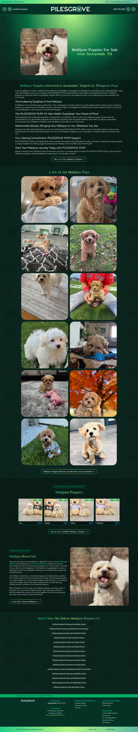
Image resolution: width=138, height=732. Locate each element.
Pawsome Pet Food (107, 720)
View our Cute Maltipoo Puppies (68, 159)
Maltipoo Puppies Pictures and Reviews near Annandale (68, 471)
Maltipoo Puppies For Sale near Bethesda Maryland (69, 678)
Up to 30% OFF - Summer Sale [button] (12, 2)
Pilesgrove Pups (20, 696)
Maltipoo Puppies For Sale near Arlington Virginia (69, 655)
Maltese (12, 564)
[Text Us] (133, 9)
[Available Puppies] (10, 9)
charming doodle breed (38, 564)
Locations (31, 696)
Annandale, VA (41, 696)
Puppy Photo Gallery (81, 705)
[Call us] (128, 9)
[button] (131, 2)
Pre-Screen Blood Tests (109, 718)
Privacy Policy (110, 729)
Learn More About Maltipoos (24, 601)
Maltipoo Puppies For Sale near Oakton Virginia (69, 647)
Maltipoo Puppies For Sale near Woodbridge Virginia (69, 682)
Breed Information (107, 703)
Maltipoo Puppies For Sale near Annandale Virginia (69, 624)
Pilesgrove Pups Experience (85, 701)
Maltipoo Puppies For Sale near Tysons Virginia (69, 642)
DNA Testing (106, 722)
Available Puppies (20, 9)
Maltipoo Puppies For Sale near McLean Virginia (69, 651)
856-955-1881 (119, 9)
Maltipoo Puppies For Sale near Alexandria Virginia (69, 660)
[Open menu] (4, 9)
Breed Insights (106, 705)
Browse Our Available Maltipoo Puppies (68, 531)
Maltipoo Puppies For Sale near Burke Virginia (69, 638)
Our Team (77, 708)
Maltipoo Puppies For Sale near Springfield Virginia (69, 633)
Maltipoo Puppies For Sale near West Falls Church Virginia (69, 629)
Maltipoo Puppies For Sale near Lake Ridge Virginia (69, 673)
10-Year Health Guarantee (110, 713)
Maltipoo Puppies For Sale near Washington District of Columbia (69, 669)
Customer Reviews (80, 703)
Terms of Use (93, 729)
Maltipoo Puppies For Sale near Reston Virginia (69, 687)
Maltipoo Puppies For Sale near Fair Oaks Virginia (69, 664)
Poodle (61, 562)
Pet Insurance (106, 715)
